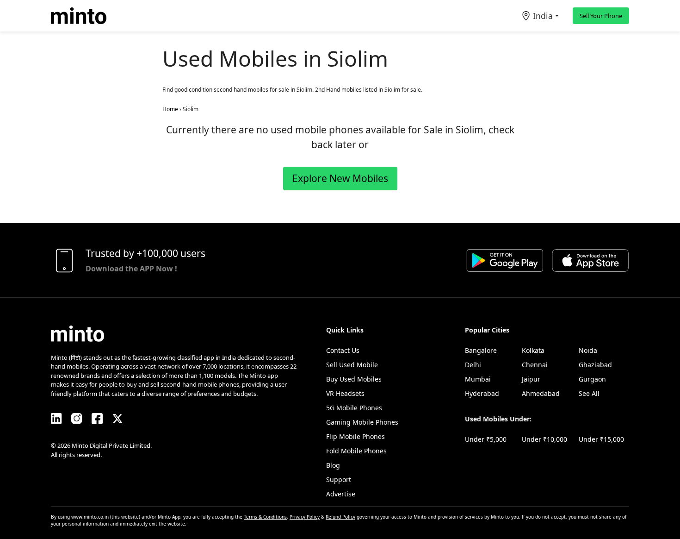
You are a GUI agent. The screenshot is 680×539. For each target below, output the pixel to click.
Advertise (340, 493)
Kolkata (533, 350)
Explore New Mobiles (340, 178)
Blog (333, 465)
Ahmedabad (541, 393)
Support (338, 479)
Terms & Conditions (265, 517)
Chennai (535, 364)
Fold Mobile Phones (356, 450)
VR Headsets (345, 393)
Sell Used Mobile (352, 364)
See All (589, 393)
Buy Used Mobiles (354, 379)
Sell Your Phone (601, 16)
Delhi (473, 364)
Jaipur (531, 379)
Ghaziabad (595, 364)
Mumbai (478, 379)
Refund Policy (340, 517)
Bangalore (481, 350)
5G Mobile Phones (354, 407)
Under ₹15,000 (601, 439)
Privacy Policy (305, 517)
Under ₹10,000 (544, 439)
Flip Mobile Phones (355, 436)
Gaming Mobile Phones (362, 422)
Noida (588, 350)
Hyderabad (482, 393)
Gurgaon (592, 379)
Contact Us (342, 350)
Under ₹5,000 (486, 439)
